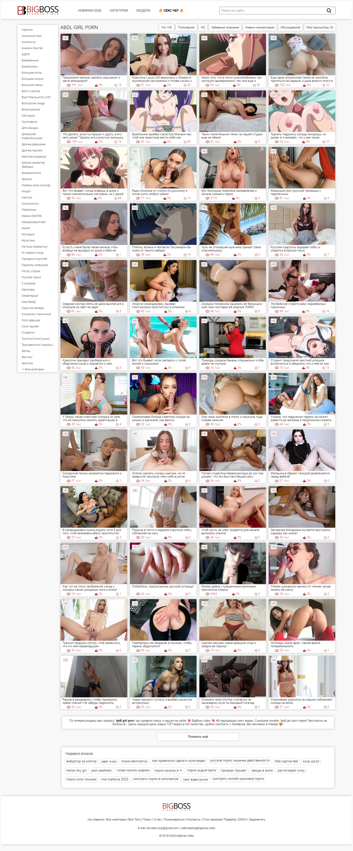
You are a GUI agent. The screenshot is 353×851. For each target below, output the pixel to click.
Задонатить (257, 819)
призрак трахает (234, 770)
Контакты (193, 819)
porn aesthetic (102, 770)
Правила (230, 819)
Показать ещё (198, 736)
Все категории (116, 819)
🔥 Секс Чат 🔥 (171, 10)
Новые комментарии (259, 27)
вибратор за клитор (81, 761)
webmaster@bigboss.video (198, 828)
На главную (96, 819)
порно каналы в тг (168, 770)
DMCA (242, 819)
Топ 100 (166, 27)
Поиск (147, 819)
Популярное (186, 27)
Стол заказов (212, 819)
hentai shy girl (76, 770)
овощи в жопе (262, 770)
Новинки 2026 (90, 10)
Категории (119, 10)
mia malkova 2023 (114, 779)
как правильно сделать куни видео (178, 761)
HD (203, 27)
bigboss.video (185, 835)
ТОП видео (174, 724)
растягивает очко (291, 770)
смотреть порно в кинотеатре (155, 779)
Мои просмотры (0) (319, 27)
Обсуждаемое (290, 27)
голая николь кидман (133, 770)
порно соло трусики (81, 779)
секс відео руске (195, 779)
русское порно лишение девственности (240, 760)
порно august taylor (201, 770)
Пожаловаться (174, 819)
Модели (143, 10)
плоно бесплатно (134, 761)
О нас (157, 819)
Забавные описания (225, 27)
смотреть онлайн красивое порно (238, 779)
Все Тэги (134, 819)
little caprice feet (286, 761)
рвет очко (109, 761)
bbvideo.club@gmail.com (163, 828)
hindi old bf (311, 761)
